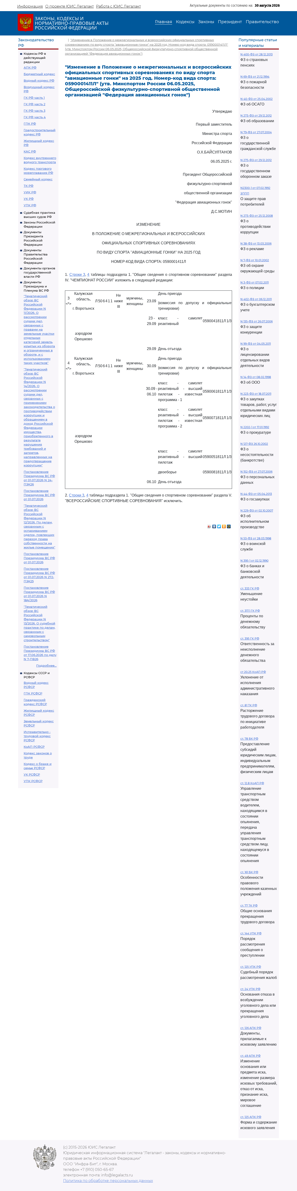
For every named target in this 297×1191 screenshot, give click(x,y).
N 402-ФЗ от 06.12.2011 (256, 299)
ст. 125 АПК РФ (250, 1117)
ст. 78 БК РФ (249, 738)
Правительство (262, 21)
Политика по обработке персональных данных (108, 1180)
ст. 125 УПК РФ (250, 966)
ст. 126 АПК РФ (250, 1028)
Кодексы (185, 21)
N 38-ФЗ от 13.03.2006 (255, 243)
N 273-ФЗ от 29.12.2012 (256, 115)
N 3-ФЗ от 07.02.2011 (254, 282)
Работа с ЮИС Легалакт (118, 6)
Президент (230, 21)
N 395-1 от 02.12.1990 (254, 560)
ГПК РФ (30, 123)
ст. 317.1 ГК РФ (250, 610)
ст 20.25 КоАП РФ (253, 672)
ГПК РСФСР (33, 693)
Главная (163, 21)
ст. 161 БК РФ (249, 872)
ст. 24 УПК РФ (250, 989)
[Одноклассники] (224, 525)
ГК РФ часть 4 (35, 117)
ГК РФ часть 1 (34, 97)
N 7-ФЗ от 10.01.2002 (254, 260)
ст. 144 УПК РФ (250, 933)
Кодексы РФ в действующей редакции (35, 58)
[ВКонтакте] (214, 525)
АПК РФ (30, 67)
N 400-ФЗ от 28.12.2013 (256, 54)
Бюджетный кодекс (39, 74)
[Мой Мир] (228, 525)
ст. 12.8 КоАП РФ (252, 783)
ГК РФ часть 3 (34, 110)
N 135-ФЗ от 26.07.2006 (256, 321)
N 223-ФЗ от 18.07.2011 (255, 393)
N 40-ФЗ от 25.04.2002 (256, 99)
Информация (30, 6)
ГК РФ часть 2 (34, 104)
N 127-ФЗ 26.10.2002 (254, 444)
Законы (206, 21)
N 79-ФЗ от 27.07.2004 (256, 132)
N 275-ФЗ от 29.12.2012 (256, 160)
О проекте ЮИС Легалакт (69, 6)
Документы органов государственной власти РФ (39, 272)
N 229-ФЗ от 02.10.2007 (256, 510)
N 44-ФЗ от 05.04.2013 (256, 494)
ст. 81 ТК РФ (248, 705)
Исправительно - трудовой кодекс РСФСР (37, 736)
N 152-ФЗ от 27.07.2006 (256, 471)
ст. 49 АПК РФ (250, 1055)
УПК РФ (30, 205)
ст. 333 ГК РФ (249, 588)
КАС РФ (30, 151)
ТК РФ (28, 186)
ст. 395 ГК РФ (249, 638)
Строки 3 (77, 275)
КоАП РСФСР (34, 746)
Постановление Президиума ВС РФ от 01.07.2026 (39, 495)
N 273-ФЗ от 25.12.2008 (256, 215)
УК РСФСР (32, 774)
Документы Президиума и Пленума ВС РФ (36, 286)
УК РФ (29, 199)
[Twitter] (219, 525)
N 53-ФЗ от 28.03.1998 (255, 538)
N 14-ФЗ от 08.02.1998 (255, 377)
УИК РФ (30, 192)
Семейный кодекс (38, 179)
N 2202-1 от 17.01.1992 (254, 427)
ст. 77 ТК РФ (249, 905)
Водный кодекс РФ (39, 80)
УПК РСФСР (33, 781)
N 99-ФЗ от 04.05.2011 (255, 343)
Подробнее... (46, 665)
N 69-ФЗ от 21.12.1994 (254, 76)
